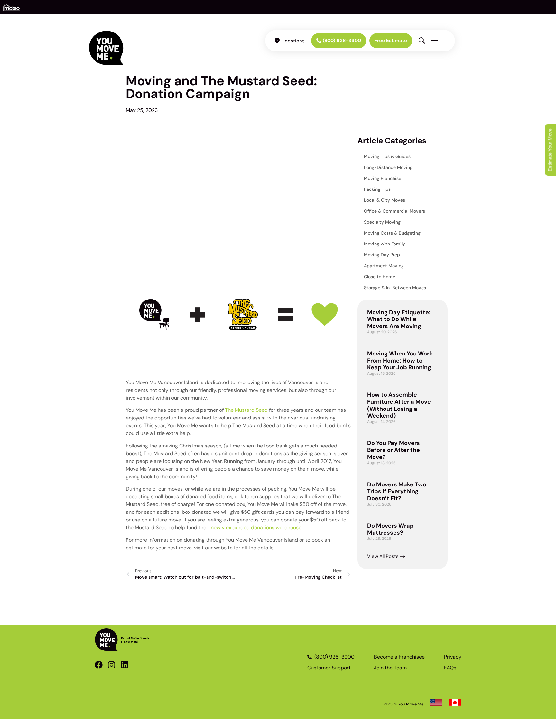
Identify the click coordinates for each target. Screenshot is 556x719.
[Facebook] (99, 665)
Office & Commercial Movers (394, 211)
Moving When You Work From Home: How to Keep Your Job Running (399, 360)
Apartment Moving (384, 266)
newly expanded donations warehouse (256, 527)
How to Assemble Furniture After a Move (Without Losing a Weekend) (399, 405)
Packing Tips (377, 189)
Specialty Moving (382, 222)
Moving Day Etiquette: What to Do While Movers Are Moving (399, 319)
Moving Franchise (382, 178)
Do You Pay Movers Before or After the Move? (393, 450)
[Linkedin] (124, 665)
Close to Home (379, 277)
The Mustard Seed (246, 410)
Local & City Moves (384, 200)
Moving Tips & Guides (387, 156)
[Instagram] (111, 665)
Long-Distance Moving (388, 167)
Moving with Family (384, 244)
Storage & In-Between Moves (395, 287)
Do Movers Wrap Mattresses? (390, 529)
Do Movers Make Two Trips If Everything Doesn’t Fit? (396, 491)
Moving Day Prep (382, 255)
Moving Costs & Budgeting (392, 233)
